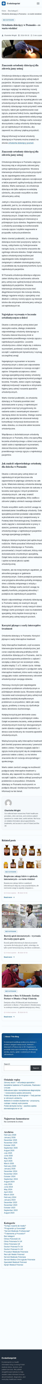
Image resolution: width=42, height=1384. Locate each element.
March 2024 (9, 1195)
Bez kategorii (8, 20)
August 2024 (9, 1182)
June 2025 (8, 1156)
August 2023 (9, 1213)
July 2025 (8, 1153)
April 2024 (8, 1192)
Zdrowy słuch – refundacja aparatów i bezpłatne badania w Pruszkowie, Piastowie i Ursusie (22, 1085)
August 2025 (9, 1150)
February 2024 (10, 1197)
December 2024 (10, 1171)
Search (7, 1064)
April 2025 (8, 1161)
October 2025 (9, 1145)
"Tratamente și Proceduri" (14, 1234)
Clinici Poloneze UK (12, 1244)
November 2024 (10, 1174)
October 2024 (9, 1176)
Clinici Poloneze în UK (13, 1241)
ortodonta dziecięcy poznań (21, 143)
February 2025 (10, 1166)
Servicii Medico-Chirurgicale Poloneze (19, 1260)
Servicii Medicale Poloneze (15, 1257)
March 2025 (9, 1163)
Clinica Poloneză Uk (12, 1239)
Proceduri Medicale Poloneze (16, 1252)
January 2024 (10, 1200)
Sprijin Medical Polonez (13, 1265)
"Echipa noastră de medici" (15, 1226)
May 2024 (8, 1189)
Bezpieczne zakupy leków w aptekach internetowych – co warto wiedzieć (20, 878)
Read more (8, 897)
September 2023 (11, 1210)
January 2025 (9, 1169)
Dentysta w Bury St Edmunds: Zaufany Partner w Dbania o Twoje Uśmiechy (21, 997)
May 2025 (8, 1158)
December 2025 (10, 1140)
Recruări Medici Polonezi (14, 1254)
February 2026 (10, 1135)
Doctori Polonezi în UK (13, 1249)
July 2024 (8, 1184)
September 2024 (11, 1179)
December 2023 (10, 1202)
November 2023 (10, 1205)
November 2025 (10, 1143)
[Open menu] (38, 3)
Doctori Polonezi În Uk (13, 1247)
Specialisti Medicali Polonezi (15, 1262)
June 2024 (8, 1187)
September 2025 (11, 1148)
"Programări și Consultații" (15, 1228)
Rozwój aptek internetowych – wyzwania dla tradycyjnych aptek (22, 937)
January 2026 (10, 1137)
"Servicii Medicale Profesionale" (17, 1231)
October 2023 (9, 1208)
